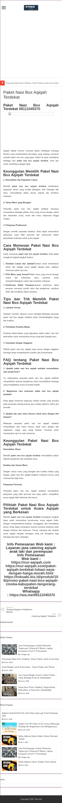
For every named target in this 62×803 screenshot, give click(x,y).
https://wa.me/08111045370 (32, 595)
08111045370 (29, 109)
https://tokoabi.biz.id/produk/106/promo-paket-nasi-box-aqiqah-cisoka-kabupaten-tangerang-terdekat (31, 582)
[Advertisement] (31, 46)
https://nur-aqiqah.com (31, 562)
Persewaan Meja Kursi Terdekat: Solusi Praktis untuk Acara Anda (32, 83)
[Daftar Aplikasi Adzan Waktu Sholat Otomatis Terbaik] (9, 740)
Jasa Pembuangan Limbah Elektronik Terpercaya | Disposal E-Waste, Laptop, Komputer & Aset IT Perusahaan (35, 648)
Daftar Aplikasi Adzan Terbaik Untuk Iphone (37, 762)
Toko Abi (38, 799)
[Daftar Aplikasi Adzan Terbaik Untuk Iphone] (9, 766)
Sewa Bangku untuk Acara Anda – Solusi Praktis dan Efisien (28, 667)
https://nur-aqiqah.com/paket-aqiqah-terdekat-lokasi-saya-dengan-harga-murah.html (31, 569)
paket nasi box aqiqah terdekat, (33, 254)
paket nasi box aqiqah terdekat (32, 161)
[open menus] (4, 7)
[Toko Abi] (31, 7)
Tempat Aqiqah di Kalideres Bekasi (19, 609)
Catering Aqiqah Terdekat (44, 615)
